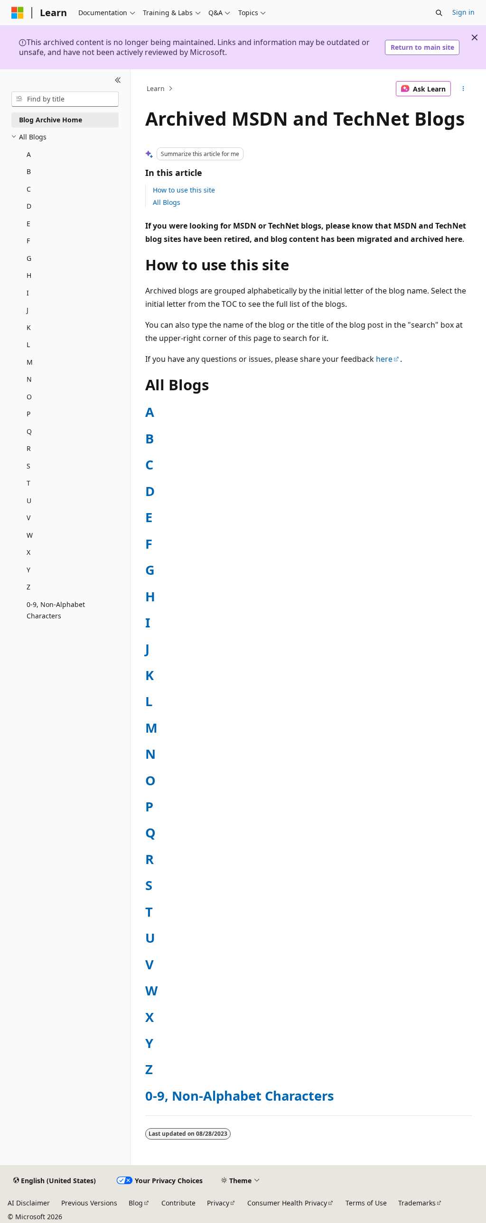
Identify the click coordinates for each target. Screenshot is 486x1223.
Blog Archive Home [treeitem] (50, 119)
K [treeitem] (29, 327)
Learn (156, 88)
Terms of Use (366, 1202)
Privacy (218, 1202)
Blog (136, 1202)
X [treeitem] (28, 552)
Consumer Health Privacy (287, 1202)
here (384, 359)
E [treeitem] (28, 223)
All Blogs (166, 202)
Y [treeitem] (28, 569)
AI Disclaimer (29, 1202)
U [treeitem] (29, 500)
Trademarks (417, 1202)
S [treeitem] (28, 465)
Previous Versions (89, 1202)
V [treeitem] (28, 517)
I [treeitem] (28, 292)
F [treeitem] (28, 240)
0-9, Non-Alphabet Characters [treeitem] (56, 610)
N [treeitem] (29, 379)
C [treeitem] (29, 188)
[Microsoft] (17, 13)
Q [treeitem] (29, 431)
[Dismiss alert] (474, 37)
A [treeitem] (29, 154)
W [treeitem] (30, 535)
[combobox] (65, 99)
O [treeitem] (29, 396)
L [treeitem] (28, 344)
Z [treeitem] (28, 586)
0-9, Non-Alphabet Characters (239, 1095)
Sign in (463, 12)
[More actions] (463, 88)
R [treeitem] (29, 448)
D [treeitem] (29, 206)
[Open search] (439, 12)
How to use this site (184, 189)
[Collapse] (118, 80)
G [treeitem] (29, 258)
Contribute (178, 1202)
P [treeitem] (28, 413)
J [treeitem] (27, 309)
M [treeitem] (30, 362)
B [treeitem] (29, 171)
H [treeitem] (29, 275)
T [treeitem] (28, 482)
